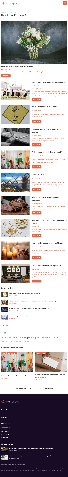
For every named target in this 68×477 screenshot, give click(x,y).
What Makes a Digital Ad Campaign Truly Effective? (24, 293)
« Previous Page (20, 388)
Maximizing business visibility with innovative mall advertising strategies (31, 448)
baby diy (4, 341)
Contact (4, 417)
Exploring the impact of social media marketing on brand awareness (29, 308)
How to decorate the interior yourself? (47, 266)
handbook (28, 341)
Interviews (4, 437)
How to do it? (5, 428)
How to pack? (5, 431)
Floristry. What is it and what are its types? (17, 66)
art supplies (13, 337)
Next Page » (49, 388)
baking (4, 337)
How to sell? (5, 434)
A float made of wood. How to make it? (47, 152)
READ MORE (5, 75)
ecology (55, 337)
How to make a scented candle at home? (48, 243)
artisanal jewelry (16, 341)
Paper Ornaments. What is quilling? (45, 106)
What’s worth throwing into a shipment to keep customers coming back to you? (32, 456)
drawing (31, 337)
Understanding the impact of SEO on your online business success (28, 316)
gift (37, 337)
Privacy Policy (54, 470)
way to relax (46, 337)
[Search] (3, 326)
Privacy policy (6, 414)
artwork (23, 337)
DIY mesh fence (38, 175)
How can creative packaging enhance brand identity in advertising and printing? (32, 301)
